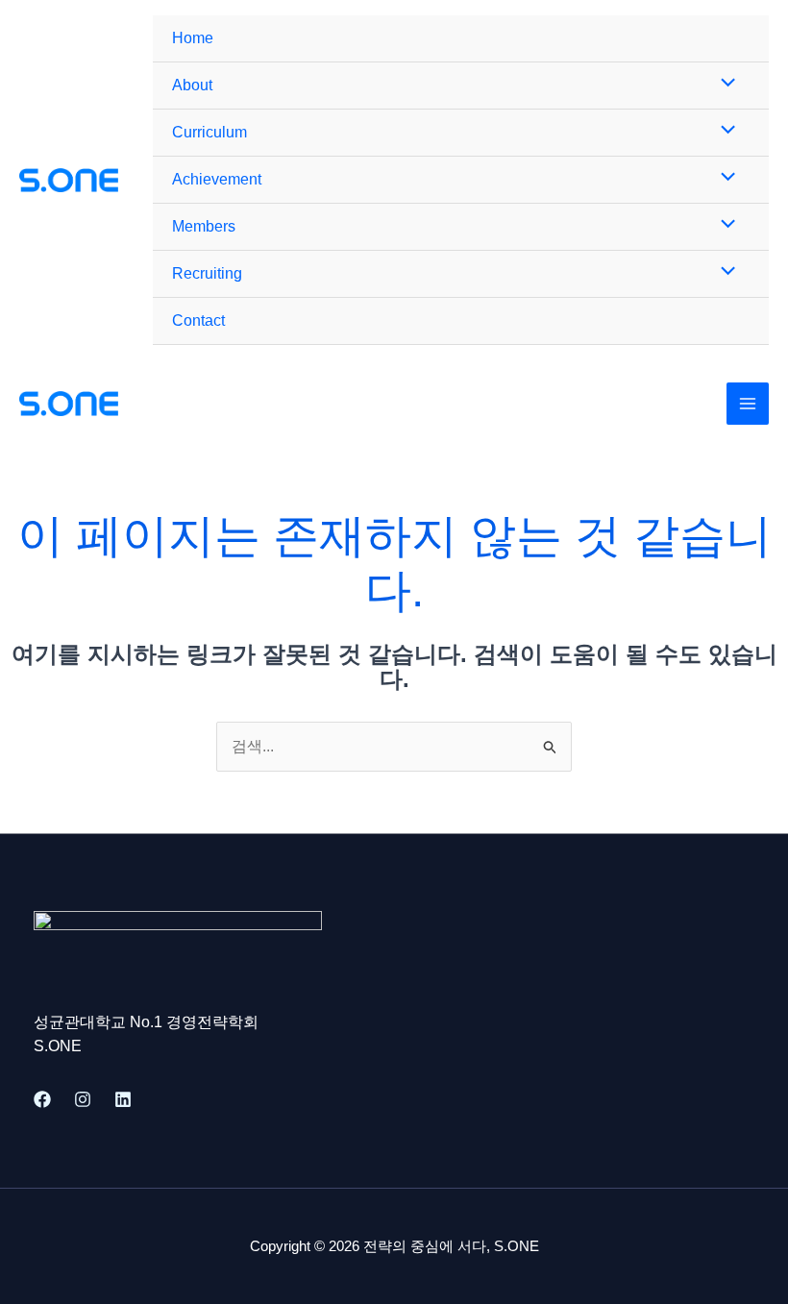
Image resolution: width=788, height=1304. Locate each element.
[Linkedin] (123, 1099)
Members (203, 226)
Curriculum (209, 132)
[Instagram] (82, 1099)
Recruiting (207, 273)
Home (192, 38)
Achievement (216, 179)
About (192, 85)
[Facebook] (42, 1099)
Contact (198, 320)
